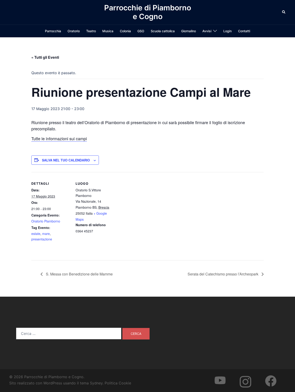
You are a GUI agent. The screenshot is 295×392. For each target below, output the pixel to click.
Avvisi (206, 31)
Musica (107, 31)
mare (46, 233)
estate (35, 233)
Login (227, 31)
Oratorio (74, 31)
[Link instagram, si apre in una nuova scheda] (250, 376)
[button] (284, 12)
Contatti (244, 31)
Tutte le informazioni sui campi (59, 138)
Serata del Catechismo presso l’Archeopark (223, 274)
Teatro (91, 31)
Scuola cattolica (163, 31)
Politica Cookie (118, 383)
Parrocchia (53, 31)
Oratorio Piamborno (45, 221)
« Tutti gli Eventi (45, 57)
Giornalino (188, 31)
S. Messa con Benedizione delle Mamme (79, 274)
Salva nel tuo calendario (66, 160)
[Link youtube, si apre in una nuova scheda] (224, 376)
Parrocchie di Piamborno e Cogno (147, 12)
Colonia (125, 31)
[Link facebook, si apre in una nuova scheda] (275, 376)
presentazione (41, 239)
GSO (140, 31)
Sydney (96, 383)
